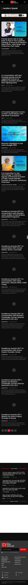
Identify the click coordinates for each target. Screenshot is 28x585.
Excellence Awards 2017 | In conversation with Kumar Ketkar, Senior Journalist (12, 248)
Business (4, 485)
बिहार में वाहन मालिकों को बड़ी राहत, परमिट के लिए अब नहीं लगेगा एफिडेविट (13, 495)
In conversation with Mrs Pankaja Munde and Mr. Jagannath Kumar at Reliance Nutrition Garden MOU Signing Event (12, 79)
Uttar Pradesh (6, 477)
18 (5, 430)
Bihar (4, 498)
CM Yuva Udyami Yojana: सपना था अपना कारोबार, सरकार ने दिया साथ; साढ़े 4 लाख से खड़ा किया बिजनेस (14, 474)
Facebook (6, 572)
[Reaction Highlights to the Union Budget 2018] (14, 133)
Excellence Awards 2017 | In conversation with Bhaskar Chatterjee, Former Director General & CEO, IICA (12, 316)
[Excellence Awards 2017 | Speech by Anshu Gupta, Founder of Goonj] (14, 404)
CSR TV (3, 85)
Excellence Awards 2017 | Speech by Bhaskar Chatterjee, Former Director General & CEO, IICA (12, 382)
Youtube (6, 577)
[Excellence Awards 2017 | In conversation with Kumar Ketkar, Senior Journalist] (14, 236)
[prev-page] (2, 430)
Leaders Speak (4, 147)
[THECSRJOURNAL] (14, 1)
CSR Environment (5, 48)
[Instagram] (16, 573)
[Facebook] (2, 573)
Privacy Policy (15, 552)
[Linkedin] (2, 575)
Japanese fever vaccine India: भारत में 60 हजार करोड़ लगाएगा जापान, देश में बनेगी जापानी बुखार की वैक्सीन (14, 482)
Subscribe (22, 549)
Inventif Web (9, 583)
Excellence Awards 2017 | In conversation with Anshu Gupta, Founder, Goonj (12, 350)
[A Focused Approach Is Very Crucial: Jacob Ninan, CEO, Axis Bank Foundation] (14, 102)
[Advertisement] (14, 449)
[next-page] (15, 430)
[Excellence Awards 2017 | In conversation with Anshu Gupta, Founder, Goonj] (14, 338)
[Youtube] (2, 577)
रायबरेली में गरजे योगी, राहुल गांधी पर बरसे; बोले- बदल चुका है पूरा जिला (14, 489)
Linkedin (6, 575)
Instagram (20, 572)
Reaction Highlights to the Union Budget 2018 (12, 144)
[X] (16, 575)
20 (12, 430)
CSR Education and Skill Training (9, 184)
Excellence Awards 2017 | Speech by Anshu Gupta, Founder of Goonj (11, 416)
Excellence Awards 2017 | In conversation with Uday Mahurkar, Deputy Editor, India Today (14, 282)
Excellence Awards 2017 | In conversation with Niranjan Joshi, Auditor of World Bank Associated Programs (13, 214)
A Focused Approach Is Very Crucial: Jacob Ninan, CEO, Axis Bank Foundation (13, 114)
